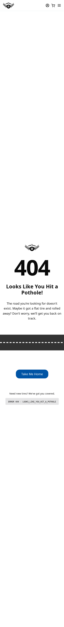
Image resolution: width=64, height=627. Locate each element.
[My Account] (47, 5)
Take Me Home (32, 374)
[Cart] (53, 5)
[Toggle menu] (59, 5)
